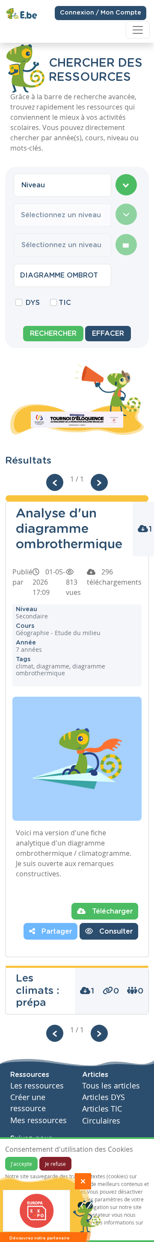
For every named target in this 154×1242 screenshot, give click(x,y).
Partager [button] (55, 931)
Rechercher (53, 333)
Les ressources (37, 1086)
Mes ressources (38, 1120)
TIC (65, 302)
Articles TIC (102, 1109)
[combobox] (62, 185)
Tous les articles (111, 1086)
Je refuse (55, 1163)
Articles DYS (103, 1097)
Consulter (115, 931)
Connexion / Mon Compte (100, 13)
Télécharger (111, 911)
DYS (33, 302)
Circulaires (101, 1121)
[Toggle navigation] (138, 29)
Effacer (108, 333)
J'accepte (21, 1163)
